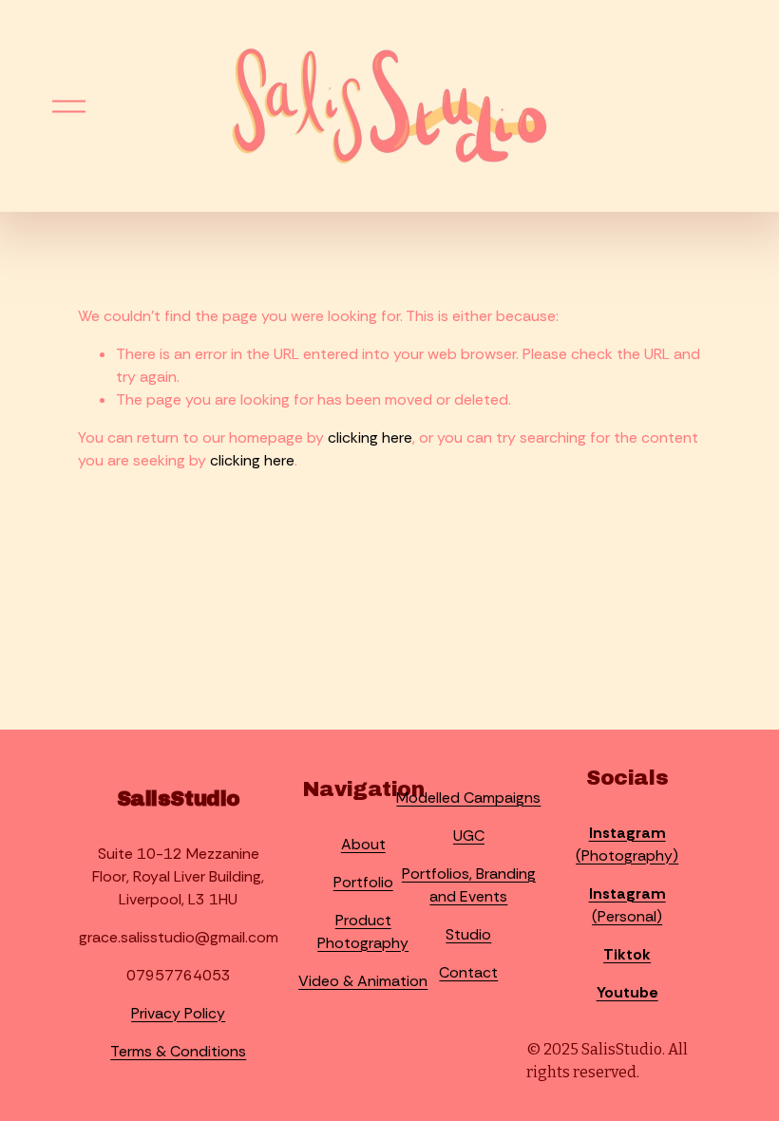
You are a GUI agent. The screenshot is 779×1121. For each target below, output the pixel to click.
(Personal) (627, 905)
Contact (468, 972)
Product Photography (362, 931)
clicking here (370, 437)
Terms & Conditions (178, 1051)
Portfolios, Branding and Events (469, 885)
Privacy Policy (178, 1013)
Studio (468, 934)
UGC (468, 836)
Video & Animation (363, 981)
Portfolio (363, 882)
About (363, 844)
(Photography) (627, 844)
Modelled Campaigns (468, 798)
